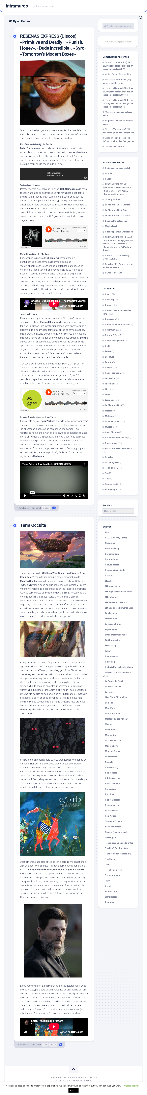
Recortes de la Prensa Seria (118, 448)
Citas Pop (109, 299)
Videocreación (112, 484)
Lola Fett (109, 703)
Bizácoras (110, 543)
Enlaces (109, 351)
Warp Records (112, 897)
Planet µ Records (113, 800)
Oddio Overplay (112, 778)
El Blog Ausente (112, 586)
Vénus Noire (118, 146)
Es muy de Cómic (113, 624)
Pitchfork (109, 794)
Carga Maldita (112, 554)
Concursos (110, 319)
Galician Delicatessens (116, 221)
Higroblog (110, 662)
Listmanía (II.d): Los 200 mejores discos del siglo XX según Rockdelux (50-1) (117, 65)
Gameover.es (111, 656)
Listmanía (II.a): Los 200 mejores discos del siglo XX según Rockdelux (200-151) (117, 91)
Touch (108, 864)
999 (107, 532)
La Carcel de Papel (114, 681)
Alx (89, 1080)
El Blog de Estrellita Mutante (118, 591)
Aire (129, 74)
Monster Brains (112, 751)
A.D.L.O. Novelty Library (116, 538)
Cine (45, 1045)
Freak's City (110, 645)
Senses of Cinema (113, 821)
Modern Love (111, 746)
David (38, 508)
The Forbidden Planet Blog (118, 854)
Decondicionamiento (115, 570)
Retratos (109, 457)
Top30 (108, 473)
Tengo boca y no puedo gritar (119, 843)
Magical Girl (111, 226)
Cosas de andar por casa (117, 324)
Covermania (111, 330)
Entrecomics (111, 619)
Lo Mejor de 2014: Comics (117, 205)
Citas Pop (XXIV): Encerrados (119, 232)
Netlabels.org (111, 767)
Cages (108, 179)
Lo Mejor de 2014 (113, 405)
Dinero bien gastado (114, 340)
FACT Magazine (112, 640)
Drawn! (108, 575)
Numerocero (111, 773)
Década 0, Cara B (113, 335)
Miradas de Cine (113, 740)
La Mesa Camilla (113, 686)
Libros (108, 389)
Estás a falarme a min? (116, 635)
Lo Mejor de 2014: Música (117, 215)
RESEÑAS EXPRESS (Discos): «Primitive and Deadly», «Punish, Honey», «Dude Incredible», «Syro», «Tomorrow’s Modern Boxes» (118, 243)
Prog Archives (112, 805)
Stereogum (110, 837)
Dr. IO (107, 346)
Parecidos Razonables (116, 438)
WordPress (74, 1080)
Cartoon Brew (111, 559)
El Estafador (111, 597)
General (109, 367)
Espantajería (111, 629)
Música (46, 508)
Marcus (108, 724)
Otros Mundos (112, 432)
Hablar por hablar (113, 373)
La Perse (109, 692)
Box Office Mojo (112, 548)
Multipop (109, 416)
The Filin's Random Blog (116, 848)
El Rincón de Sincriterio (116, 602)
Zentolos (109, 902)
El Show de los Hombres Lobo (119, 608)
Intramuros (17, 6)
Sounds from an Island (116, 832)
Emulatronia (111, 613)
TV (106, 478)
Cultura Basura (112, 565)
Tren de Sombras (113, 870)
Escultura (109, 357)
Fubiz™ (108, 651)
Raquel (108, 120)
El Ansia (109, 581)
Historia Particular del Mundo (119, 667)
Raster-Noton (111, 810)
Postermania (111, 443)
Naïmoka (109, 762)
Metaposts (110, 411)
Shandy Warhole (112, 199)
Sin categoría (111, 462)
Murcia (108, 173)
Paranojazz (110, 789)
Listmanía (110, 400)
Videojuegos (111, 489)
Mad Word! (110, 708)
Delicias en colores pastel (117, 168)
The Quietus (111, 859)
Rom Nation (110, 816)
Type (107, 880)
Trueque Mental (112, 875)
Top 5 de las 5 (111, 468)
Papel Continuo (112, 783)
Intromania (110, 384)
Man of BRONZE (112, 713)
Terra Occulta (33, 525)
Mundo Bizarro (112, 421)
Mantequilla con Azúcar (116, 719)
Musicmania (111, 757)
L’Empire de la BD (113, 273)
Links (107, 394)
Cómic (108, 305)
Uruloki (108, 886)
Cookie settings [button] (132, 1086)
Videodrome (111, 891)
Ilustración (110, 378)
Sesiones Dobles (113, 827)
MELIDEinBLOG (112, 730)
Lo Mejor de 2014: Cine (116, 210)
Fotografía (110, 362)
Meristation (110, 735)
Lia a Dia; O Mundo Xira (116, 697)
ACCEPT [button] (73, 1090)
